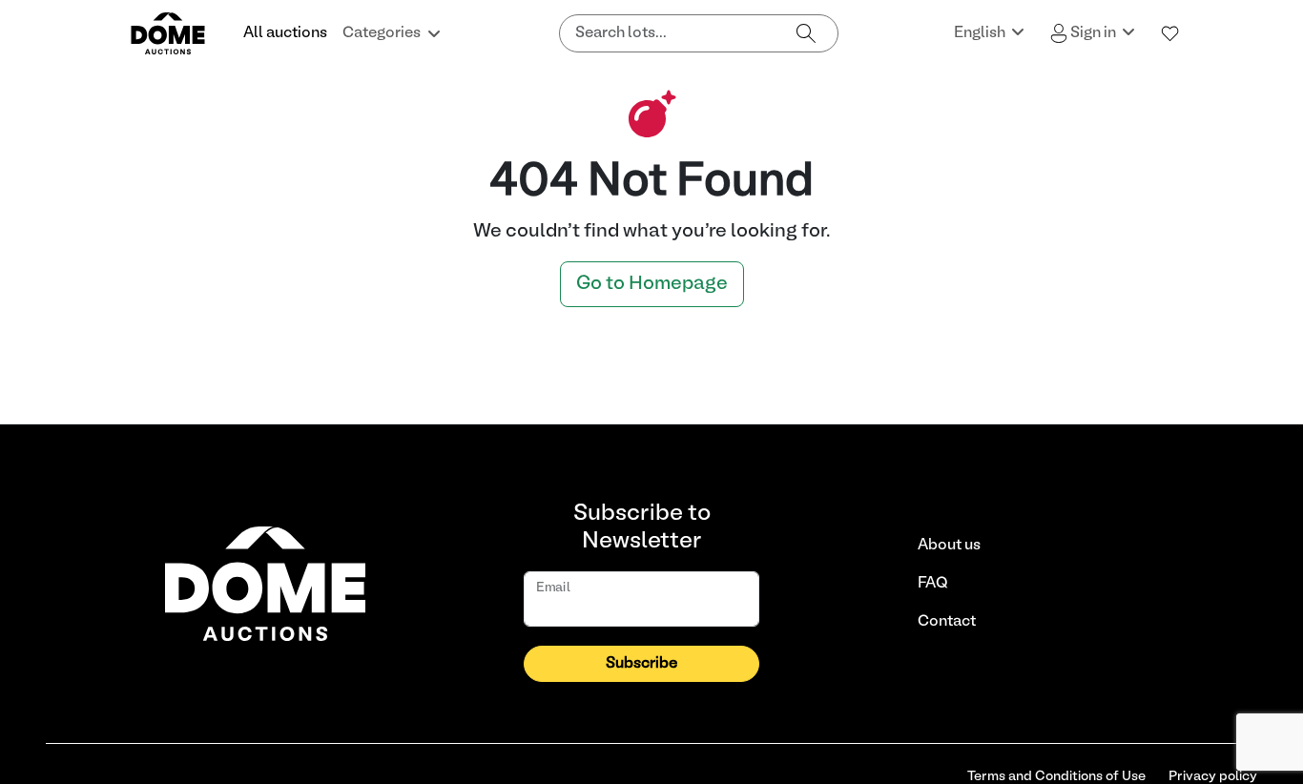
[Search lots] (806, 33)
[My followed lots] (1170, 33)
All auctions (285, 33)
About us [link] (949, 545)
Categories (381, 33)
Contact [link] (947, 622)
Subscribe (641, 664)
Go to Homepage (652, 284)
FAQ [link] (933, 583)
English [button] (981, 33)
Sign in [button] (1093, 33)
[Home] (179, 33)
